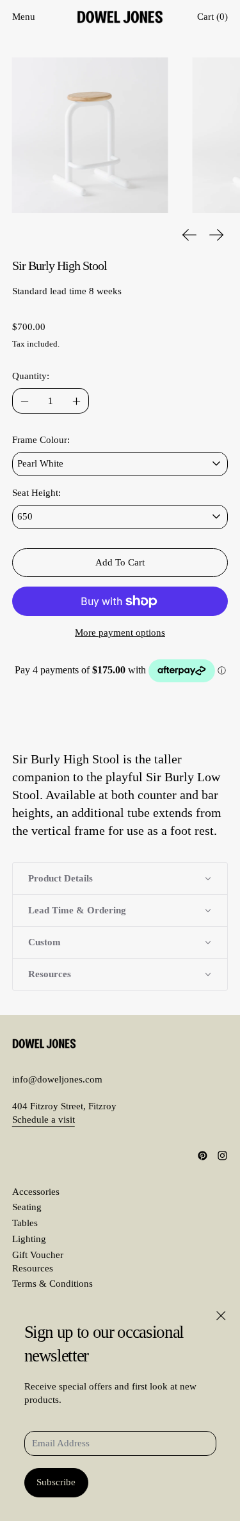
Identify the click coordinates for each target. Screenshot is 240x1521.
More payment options (120, 632)
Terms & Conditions (52, 1283)
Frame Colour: (41, 440)
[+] (76, 401)
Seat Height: (36, 493)
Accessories (36, 1192)
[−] (24, 401)
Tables (25, 1223)
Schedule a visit (43, 1119)
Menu (23, 16)
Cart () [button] (212, 16)
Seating (27, 1207)
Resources (32, 1268)
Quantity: (30, 376)
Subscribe (56, 1482)
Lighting (29, 1239)
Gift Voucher (37, 1255)
